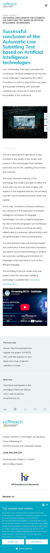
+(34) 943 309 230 (12, 452)
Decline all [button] (36, 542)
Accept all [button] (13, 542)
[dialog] (25, 527)
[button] (25, 548)
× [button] (47, 505)
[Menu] (46, 5)
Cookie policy (21, 537)
